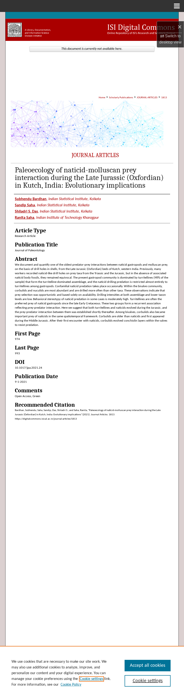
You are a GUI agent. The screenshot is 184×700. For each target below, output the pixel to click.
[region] (92, 673)
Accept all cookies (147, 665)
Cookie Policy (71, 685)
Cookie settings (91, 679)
